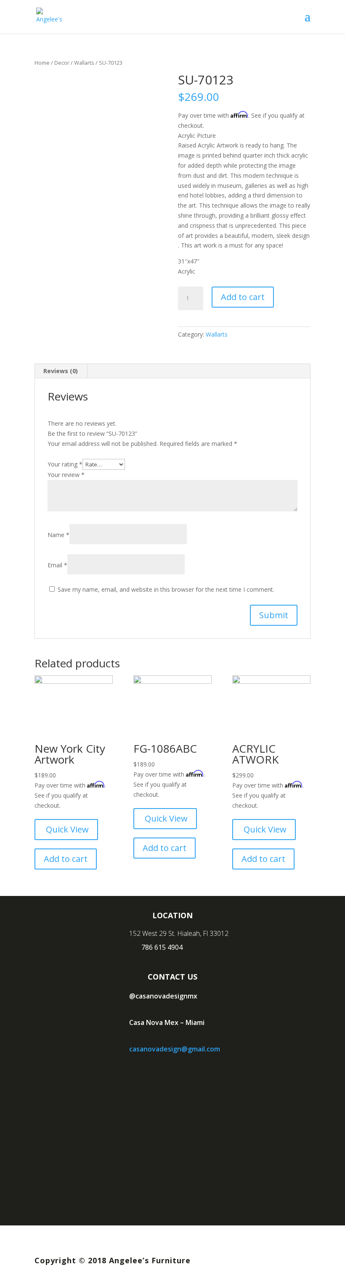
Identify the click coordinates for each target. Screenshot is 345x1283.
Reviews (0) (60, 371)
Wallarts (84, 62)
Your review (66, 475)
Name (58, 535)
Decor (61, 62)
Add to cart (243, 297)
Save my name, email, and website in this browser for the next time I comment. (166, 589)
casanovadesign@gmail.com (174, 1049)
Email (57, 565)
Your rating (65, 464)
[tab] (61, 371)
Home (42, 62)
